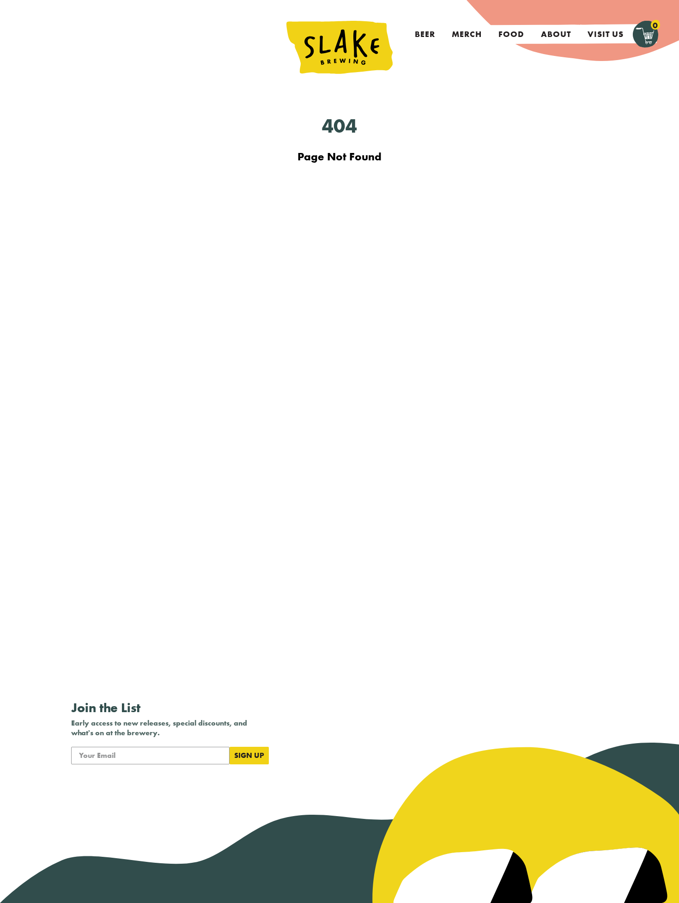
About (556, 34)
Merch (467, 34)
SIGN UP (249, 755)
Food (511, 34)
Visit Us (606, 34)
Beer (425, 34)
